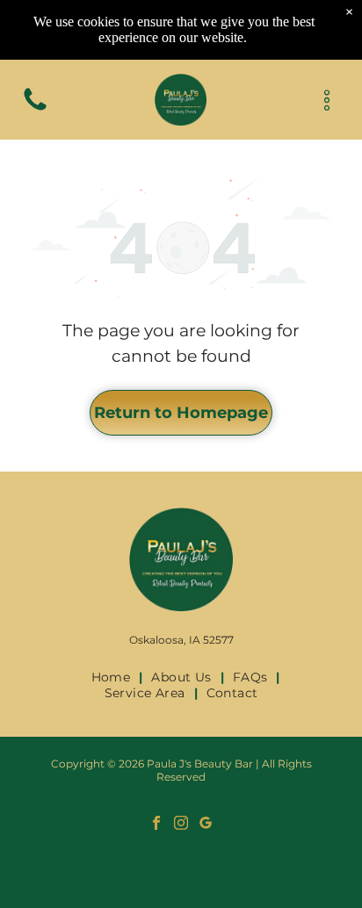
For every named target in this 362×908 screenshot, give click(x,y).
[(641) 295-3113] (35, 109)
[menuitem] (113, 677)
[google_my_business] (206, 824)
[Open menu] (327, 100)
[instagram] (181, 824)
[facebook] (157, 824)
